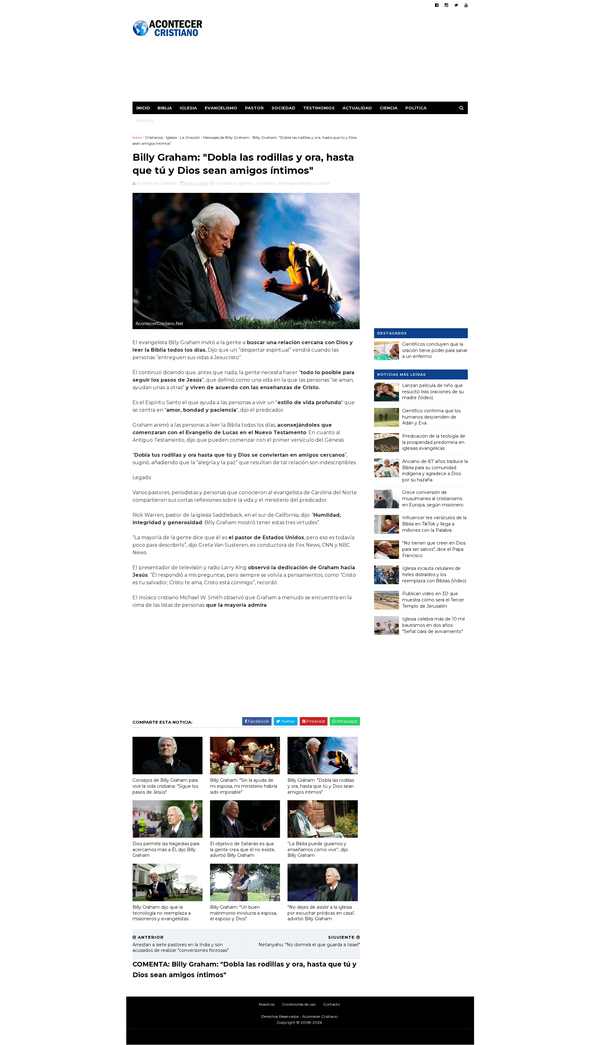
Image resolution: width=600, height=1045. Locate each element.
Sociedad (283, 107)
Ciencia (389, 107)
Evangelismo (221, 107)
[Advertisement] (354, 58)
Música (144, 120)
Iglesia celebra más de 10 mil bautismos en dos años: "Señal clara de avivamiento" (433, 625)
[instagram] (446, 5)
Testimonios (319, 107)
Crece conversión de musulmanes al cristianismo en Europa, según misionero (432, 498)
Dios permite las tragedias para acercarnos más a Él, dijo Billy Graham (165, 849)
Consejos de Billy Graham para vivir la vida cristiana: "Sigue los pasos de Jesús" (165, 786)
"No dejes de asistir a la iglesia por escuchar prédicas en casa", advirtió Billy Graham (321, 913)
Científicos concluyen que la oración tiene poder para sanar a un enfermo (435, 350)
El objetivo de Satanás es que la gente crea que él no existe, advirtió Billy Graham (242, 849)
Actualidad (357, 107)
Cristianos (154, 137)
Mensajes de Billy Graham (226, 137)
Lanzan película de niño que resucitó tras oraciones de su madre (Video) (433, 391)
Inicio (143, 107)
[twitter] (456, 5)
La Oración (190, 137)
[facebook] (436, 5)
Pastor (254, 107)
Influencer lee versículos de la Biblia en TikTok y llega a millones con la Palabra (434, 524)
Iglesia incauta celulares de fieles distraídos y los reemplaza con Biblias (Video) (434, 574)
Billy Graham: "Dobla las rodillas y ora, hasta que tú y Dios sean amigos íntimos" (321, 786)
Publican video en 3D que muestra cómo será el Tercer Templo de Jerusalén (433, 600)
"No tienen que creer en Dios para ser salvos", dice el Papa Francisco (434, 549)
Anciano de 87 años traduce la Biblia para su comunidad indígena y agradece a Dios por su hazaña (435, 471)
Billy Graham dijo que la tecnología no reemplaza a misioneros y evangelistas (161, 913)
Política (416, 107)
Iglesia (188, 107)
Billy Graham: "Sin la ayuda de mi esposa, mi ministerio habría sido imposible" (243, 786)
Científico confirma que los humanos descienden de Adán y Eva (431, 417)
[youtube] (466, 5)
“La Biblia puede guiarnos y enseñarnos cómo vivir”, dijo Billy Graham (318, 849)
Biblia (165, 107)
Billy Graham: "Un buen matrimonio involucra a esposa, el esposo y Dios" (243, 913)
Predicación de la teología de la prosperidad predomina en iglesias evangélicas (433, 442)
